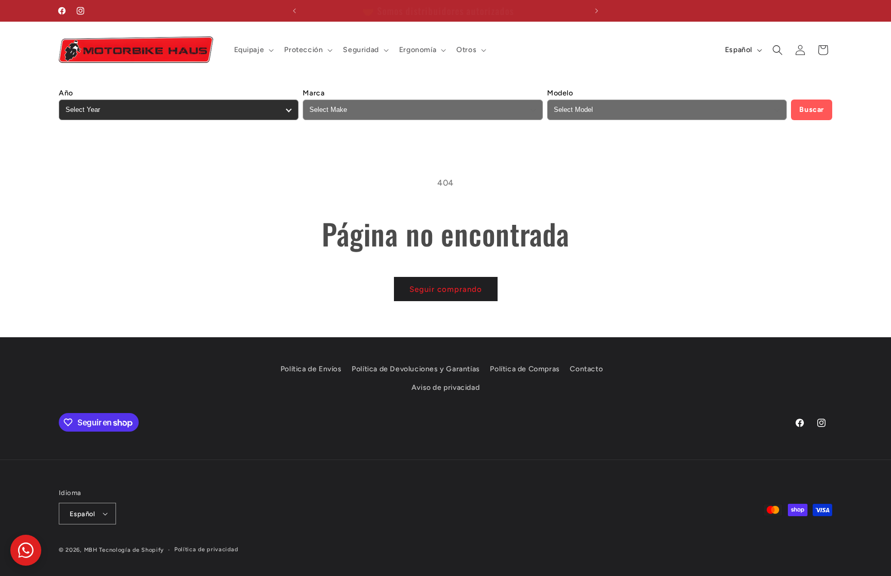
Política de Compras (524, 369)
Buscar (811, 109)
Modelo (560, 93)
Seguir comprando (445, 289)
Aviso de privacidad (445, 387)
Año (66, 93)
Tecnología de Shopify (131, 550)
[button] (253, 50)
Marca (313, 93)
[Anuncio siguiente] (596, 11)
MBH (90, 550)
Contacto (586, 369)
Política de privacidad (206, 549)
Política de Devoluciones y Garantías (416, 369)
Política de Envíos (311, 369)
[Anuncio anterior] (294, 11)
